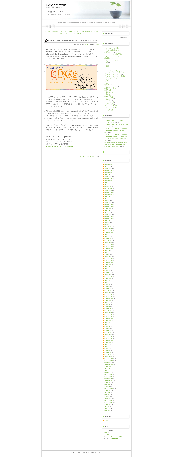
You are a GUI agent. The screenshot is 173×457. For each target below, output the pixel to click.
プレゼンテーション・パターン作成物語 (115, 76)
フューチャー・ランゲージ (111, 60)
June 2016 (107, 252)
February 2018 (108, 226)
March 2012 (107, 330)
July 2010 (107, 368)
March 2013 (107, 308)
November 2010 (108, 360)
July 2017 (107, 234)
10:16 (86, 44)
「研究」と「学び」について (112, 94)
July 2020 (107, 196)
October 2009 (108, 378)
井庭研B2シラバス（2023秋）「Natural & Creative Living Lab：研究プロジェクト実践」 (115, 130)
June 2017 (107, 236)
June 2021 (107, 184)
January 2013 (108, 312)
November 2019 (108, 206)
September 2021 (109, 180)
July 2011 (107, 344)
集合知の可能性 (108, 96)
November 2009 (108, 376)
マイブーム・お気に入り (110, 108)
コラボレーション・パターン (112, 70)
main (78, 31)
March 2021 (107, 186)
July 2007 (107, 406)
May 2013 (107, 304)
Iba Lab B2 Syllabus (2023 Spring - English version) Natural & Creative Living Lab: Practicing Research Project (116, 144)
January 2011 (108, 356)
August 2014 (107, 278)
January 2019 (108, 214)
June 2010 (107, 370)
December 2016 (108, 244)
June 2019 (107, 212)
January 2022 (108, 176)
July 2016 (107, 250)
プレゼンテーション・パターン (112, 74)
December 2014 (108, 276)
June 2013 (107, 302)
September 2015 (109, 262)
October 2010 (108, 362)
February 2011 (108, 354)
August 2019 (107, 208)
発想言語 (106, 66)
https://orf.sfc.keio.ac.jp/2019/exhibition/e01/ (59, 146)
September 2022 (109, 172)
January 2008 (108, 398)
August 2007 (107, 404)
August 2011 (107, 342)
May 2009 (107, 384)
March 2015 (107, 272)
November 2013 (108, 296)
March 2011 (107, 352)
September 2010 (109, 364)
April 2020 (107, 200)
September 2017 (109, 232)
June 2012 (107, 324)
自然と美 (106, 80)
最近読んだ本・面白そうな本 (112, 88)
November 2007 (108, 402)
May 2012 (107, 326)
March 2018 (107, 224)
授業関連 (106, 84)
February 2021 (108, 188)
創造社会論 (107, 58)
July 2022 (107, 174)
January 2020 (108, 202)
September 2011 (108, 340)
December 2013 (108, 294)
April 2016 (107, 254)
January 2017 (108, 242)
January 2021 (108, 190)
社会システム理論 (109, 98)
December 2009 (108, 374)
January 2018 (108, 228)
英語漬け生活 (107, 90)
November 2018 (108, 218)
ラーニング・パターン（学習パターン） (115, 72)
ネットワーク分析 (109, 102)
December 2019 (108, 204)
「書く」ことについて (110, 92)
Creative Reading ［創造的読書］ (113, 54)
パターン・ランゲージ (110, 86)
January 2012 (108, 334)
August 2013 (107, 300)
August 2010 (107, 366)
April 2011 (107, 350)
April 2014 (107, 286)
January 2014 (108, 292)
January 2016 (108, 256)
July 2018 (107, 220)
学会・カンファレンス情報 (111, 56)
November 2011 (108, 338)
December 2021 (108, 178)
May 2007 (107, 410)
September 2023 (109, 164)
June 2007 (107, 408)
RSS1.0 (106, 432)
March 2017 (107, 238)
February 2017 (108, 240)
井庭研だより (107, 52)
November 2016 (108, 246)
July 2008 (107, 392)
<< (57, 22)
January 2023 (108, 168)
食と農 (106, 62)
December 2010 (108, 358)
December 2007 (108, 400)
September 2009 (109, 380)
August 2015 (107, 264)
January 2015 (108, 274)
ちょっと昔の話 (108, 110)
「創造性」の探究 (109, 104)
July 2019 (107, 210)
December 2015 (108, 258)
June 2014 (107, 282)
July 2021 (107, 182)
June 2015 (107, 268)
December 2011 (108, 336)
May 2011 (107, 348)
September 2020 (109, 194)
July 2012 (107, 322)
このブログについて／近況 (111, 48)
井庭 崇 (97, 44)
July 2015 (107, 266)
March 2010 (107, 372)
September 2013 (109, 298)
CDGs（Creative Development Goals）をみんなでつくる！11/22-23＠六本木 (73, 40)
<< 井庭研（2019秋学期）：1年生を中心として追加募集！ (60, 31)
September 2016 (109, 248)
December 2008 (108, 388)
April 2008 (107, 396)
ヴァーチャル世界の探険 (110, 106)
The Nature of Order (109, 68)
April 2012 (107, 328)
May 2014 (107, 284)
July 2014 (107, 280)
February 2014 (108, 290)
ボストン (106, 82)
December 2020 (108, 192)
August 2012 (107, 320)
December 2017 (108, 230)
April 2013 (107, 306)
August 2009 (107, 382)
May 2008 (107, 394)
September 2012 (109, 318)
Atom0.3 (106, 434)
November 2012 (108, 316)
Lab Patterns (107, 64)
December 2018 (108, 216)
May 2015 (107, 270)
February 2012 (108, 332)
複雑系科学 (107, 100)
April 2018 (107, 222)
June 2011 (107, 346)
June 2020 (107, 198)
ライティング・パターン (110, 78)
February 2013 (108, 310)
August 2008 (107, 390)
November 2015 (108, 260)
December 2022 (108, 170)
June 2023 (107, 166)
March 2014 (107, 288)
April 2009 (107, 386)
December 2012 (108, 314)
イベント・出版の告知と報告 (88, 156)
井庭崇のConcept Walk (55, 12)
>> (116, 22)
